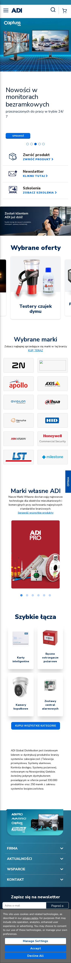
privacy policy (30, 918)
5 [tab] (44, 595)
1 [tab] (21, 595)
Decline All (35, 956)
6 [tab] (50, 595)
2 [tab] (27, 595)
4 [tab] (38, 595)
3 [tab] (33, 595)
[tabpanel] (35, 554)
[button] (68, 481)
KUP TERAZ (35, 350)
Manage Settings (35, 941)
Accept (35, 948)
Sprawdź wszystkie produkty (35, 513)
